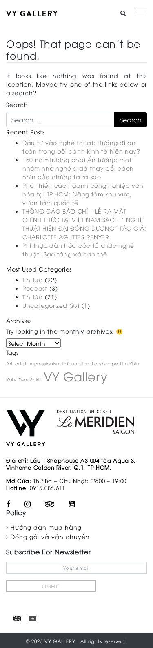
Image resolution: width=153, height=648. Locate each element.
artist (21, 363)
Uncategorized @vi (51, 305)
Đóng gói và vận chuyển (50, 536)
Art (9, 363)
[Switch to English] (17, 617)
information (76, 363)
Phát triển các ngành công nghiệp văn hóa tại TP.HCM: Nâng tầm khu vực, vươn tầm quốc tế (83, 193)
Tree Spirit (30, 379)
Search (17, 104)
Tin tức (32, 279)
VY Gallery (76, 375)
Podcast (34, 288)
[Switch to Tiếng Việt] (32, 617)
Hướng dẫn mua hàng (46, 527)
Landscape (105, 363)
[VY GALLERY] (32, 12)
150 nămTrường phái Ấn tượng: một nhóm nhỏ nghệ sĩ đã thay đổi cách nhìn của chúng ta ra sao (78, 168)
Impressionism (44, 363)
